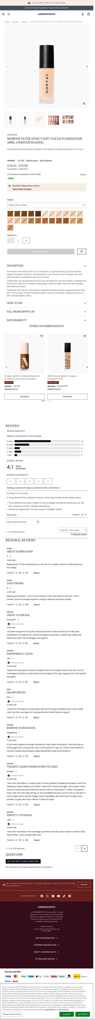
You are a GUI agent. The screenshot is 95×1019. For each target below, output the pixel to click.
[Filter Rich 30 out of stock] (59, 221)
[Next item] (87, 367)
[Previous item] (6, 367)
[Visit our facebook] (42, 896)
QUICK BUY (24, 397)
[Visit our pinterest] (69, 896)
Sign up (84, 885)
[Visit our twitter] (47, 896)
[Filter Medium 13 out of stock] (17, 221)
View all (83, 174)
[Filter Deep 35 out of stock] (24, 214)
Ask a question (46, 160)
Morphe (24, 22)
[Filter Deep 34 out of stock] (17, 214)
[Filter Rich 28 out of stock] (52, 221)
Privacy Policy (49, 1009)
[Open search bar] (9, 14)
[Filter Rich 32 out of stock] (66, 221)
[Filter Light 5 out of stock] (66, 214)
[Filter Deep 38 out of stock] (38, 214)
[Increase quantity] (26, 240)
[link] (82, 14)
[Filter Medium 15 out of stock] (24, 221)
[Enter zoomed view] (84, 103)
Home (7, 22)
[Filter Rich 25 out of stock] (31, 221)
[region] (46, 1001)
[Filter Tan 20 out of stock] (80, 221)
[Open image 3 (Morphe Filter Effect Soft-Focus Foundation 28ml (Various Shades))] (39, 119)
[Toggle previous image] (6, 66)
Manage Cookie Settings (12, 1014)
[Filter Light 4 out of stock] (59, 214)
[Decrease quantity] (10, 240)
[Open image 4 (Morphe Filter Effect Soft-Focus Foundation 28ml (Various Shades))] (53, 119)
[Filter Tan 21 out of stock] (10, 228)
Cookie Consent (46, 926)
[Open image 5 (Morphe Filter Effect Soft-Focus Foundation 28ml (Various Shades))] (68, 119)
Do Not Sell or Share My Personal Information (46, 930)
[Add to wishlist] (81, 251)
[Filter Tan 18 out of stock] (73, 221)
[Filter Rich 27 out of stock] (45, 221)
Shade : (10, 200)
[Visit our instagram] (53, 896)
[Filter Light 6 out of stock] (73, 214)
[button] (46, 154)
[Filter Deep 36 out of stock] (31, 214)
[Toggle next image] (87, 66)
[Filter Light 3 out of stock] (52, 214)
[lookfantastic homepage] (46, 14)
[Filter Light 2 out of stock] (45, 214)
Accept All (66, 1014)
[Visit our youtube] (58, 896)
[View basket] (88, 14)
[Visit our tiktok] (64, 896)
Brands (15, 22)
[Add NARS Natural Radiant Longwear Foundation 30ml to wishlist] (84, 336)
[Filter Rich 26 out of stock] (38, 221)
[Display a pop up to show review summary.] (67, 386)
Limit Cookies (83, 1014)
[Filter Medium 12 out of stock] (10, 221)
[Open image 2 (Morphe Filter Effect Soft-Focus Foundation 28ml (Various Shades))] (25, 119)
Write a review (32, 160)
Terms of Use (63, 1009)
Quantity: (12, 235)
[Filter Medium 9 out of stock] (80, 214)
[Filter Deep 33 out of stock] (10, 214)
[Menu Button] (3, 14)
